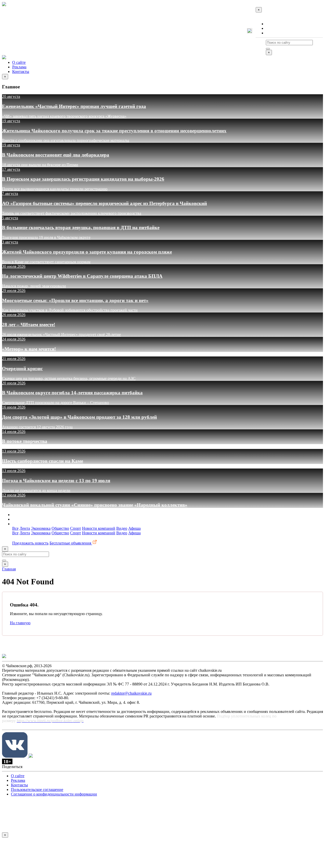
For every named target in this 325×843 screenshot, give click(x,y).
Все (15, 528)
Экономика (41, 528)
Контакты (274, 33)
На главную (20, 623)
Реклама (273, 28)
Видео (121, 528)
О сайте (272, 24)
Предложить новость (30, 543)
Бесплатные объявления (71, 543)
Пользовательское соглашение (37, 789)
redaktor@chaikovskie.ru (131, 693)
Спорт (75, 528)
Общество (60, 528)
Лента (25, 528)
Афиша (134, 528)
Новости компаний (98, 528)
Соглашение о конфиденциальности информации (54, 794)
